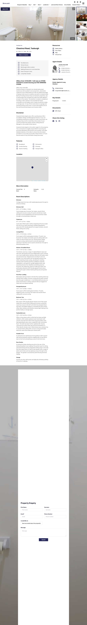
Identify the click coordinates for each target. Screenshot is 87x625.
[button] (30, 4)
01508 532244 (59, 88)
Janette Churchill (63, 64)
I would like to (24, 520)
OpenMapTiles (39, 180)
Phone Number (48, 514)
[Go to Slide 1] (81, 10)
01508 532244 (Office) (66, 70)
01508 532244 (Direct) (66, 68)
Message (23, 527)
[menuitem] (22, 4)
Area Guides (67, 4)
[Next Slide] (74, 23)
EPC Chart (58, 111)
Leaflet (32, 180)
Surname (46, 507)
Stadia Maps (35, 180)
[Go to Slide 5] (81, 39)
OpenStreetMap (43, 180)
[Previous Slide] (1, 23)
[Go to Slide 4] (81, 32)
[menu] (49, 4)
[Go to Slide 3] (81, 25)
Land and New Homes (57, 4)
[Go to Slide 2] (81, 17)
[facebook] (74, 2)
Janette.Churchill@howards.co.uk (66, 72)
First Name (24, 507)
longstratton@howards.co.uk (63, 90)
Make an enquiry (23, 55)
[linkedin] (80, 2)
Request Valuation (22, 4)
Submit (43, 539)
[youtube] (77, 2)
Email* (22, 514)
